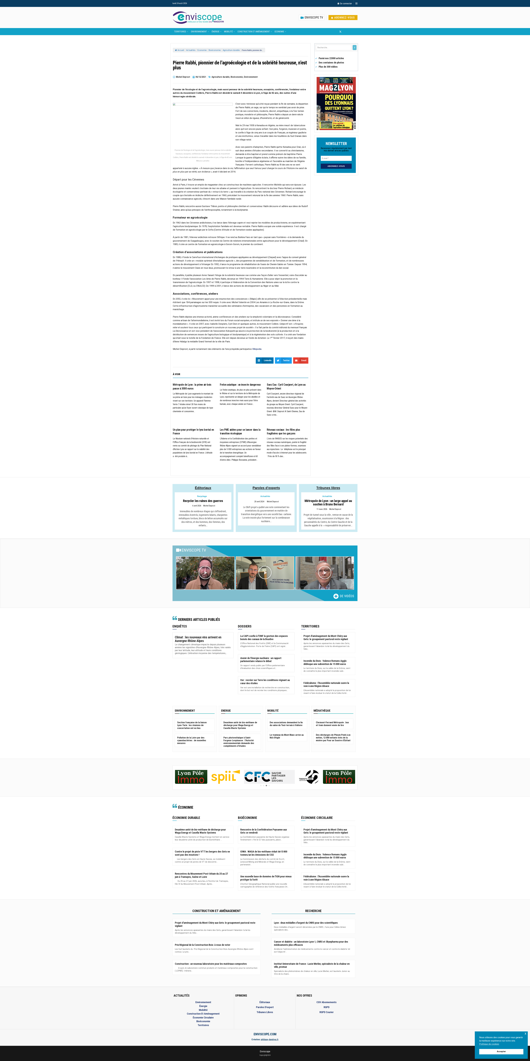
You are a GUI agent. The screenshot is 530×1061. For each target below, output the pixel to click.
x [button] (525, 1033)
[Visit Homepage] (198, 17)
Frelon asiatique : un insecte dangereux (240, 384)
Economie (279, 31)
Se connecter (345, 3)
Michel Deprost (209, 506)
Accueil (180, 50)
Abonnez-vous (344, 17)
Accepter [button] (501, 1051)
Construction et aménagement (254, 31)
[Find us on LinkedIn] (349, 31)
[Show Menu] (356, 3)
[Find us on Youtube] (345, 31)
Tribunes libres (328, 488)
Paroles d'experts (266, 488)
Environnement (199, 31)
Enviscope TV (313, 17)
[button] (205, 573)
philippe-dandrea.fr (270, 1039)
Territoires (180, 31)
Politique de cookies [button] (489, 1044)
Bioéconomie (215, 50)
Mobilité (228, 31)
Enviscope (265, 1051)
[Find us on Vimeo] (354, 31)
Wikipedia (256, 349)
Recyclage (202, 496)
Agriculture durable (231, 50)
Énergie (215, 31)
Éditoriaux (203, 488)
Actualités (190, 50)
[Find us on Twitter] (340, 31)
